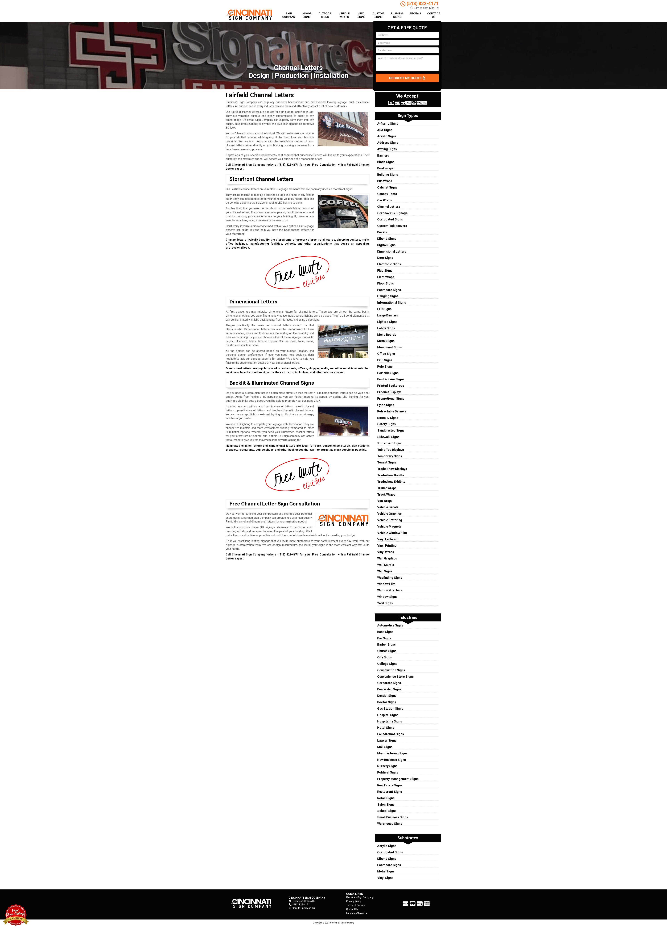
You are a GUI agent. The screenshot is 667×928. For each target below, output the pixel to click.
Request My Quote (406, 78)
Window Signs (387, 597)
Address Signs (387, 142)
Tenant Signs (386, 462)
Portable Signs (387, 373)
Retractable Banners (391, 411)
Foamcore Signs (389, 290)
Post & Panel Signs (390, 379)
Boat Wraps (385, 168)
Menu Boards (386, 334)
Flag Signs (384, 270)
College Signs (387, 664)
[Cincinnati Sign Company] (251, 903)
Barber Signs (386, 644)
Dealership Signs (389, 689)
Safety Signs (386, 424)
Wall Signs (384, 571)
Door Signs (385, 258)
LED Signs (384, 309)
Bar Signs (384, 638)
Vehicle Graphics (389, 513)
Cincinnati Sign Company (359, 897)
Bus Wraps (384, 181)
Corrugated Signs (390, 219)
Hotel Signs (385, 727)
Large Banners (387, 315)
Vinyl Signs (361, 15)
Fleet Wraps (385, 277)
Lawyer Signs (386, 740)
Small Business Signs (392, 817)
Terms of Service (355, 905)
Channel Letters (388, 206)
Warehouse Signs (389, 823)
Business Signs (397, 15)
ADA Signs (384, 130)
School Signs (386, 811)
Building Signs (387, 174)
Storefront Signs (389, 443)
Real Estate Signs (389, 785)
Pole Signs (385, 366)
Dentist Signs (386, 695)
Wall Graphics (387, 558)
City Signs (384, 657)
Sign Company (288, 15)
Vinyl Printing (387, 545)
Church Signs (386, 651)
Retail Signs (385, 798)
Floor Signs (385, 283)
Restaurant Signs (389, 791)
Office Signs (386, 354)
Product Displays (389, 392)
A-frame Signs (387, 123)
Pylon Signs (385, 405)
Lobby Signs (386, 328)
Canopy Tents (387, 194)
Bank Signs (385, 632)
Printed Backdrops (390, 385)
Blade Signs (385, 162)
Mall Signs (384, 747)
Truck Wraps (386, 494)
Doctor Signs (386, 702)
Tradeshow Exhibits (391, 481)
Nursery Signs (387, 766)
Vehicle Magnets (389, 526)
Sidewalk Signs (388, 437)
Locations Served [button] (356, 913)
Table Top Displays (390, 450)
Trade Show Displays (392, 469)
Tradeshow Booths (390, 475)
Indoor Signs (307, 15)
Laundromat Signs (390, 734)
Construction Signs (391, 670)
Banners (383, 155)
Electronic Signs (389, 264)
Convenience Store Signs (395, 676)
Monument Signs (389, 347)
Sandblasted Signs (390, 430)
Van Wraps (384, 501)
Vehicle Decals (387, 507)
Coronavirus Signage (392, 213)
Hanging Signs (387, 296)
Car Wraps (384, 200)
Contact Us (433, 15)
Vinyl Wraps (385, 552)
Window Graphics (389, 590)
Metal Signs (385, 341)
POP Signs (384, 360)
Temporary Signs (389, 456)
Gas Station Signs (390, 708)
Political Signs (387, 772)
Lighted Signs (387, 322)
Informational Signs (391, 302)
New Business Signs (391, 760)
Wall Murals (385, 565)
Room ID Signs (387, 418)
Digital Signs (386, 245)
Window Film (386, 584)
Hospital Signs (387, 715)
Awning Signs (387, 149)
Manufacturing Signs (392, 753)
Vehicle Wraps (344, 15)
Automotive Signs (390, 625)
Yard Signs (385, 603)
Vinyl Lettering (387, 539)
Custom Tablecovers (392, 226)
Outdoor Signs (325, 15)
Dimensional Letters (391, 251)
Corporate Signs (389, 683)
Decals (382, 232)
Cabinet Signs (387, 187)
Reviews (415, 13)
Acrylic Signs (386, 136)
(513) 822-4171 (422, 3)
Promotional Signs (390, 398)
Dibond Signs (386, 238)
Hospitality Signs (389, 721)
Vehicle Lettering (389, 520)
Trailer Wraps (386, 488)
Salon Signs (385, 804)
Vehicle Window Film (392, 533)
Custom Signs (378, 15)
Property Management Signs (397, 779)
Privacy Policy (353, 901)
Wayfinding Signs (389, 577)
